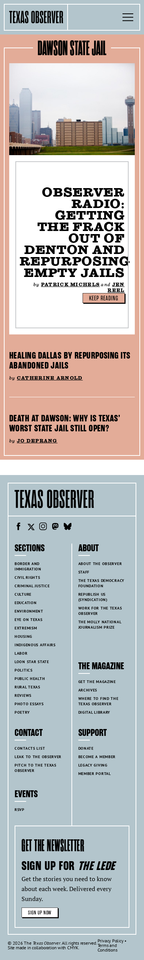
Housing (23, 636)
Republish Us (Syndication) (93, 597)
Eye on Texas (29, 619)
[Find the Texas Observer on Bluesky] (67, 527)
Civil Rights (27, 577)
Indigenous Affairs (35, 644)
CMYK (72, 947)
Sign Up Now (39, 913)
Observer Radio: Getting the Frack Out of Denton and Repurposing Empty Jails (75, 232)
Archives (88, 690)
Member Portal (94, 773)
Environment (29, 611)
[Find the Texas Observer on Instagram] (43, 527)
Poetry (22, 712)
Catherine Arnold (50, 377)
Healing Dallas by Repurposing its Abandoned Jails (70, 360)
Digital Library (94, 712)
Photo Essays (29, 703)
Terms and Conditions (108, 947)
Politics (24, 670)
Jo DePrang (37, 440)
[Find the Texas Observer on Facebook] (18, 527)
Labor (21, 653)
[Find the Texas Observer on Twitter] (31, 527)
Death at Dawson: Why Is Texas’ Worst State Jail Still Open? (64, 423)
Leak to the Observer (38, 756)
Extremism (26, 628)
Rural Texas (27, 687)
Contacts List (30, 748)
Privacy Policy (111, 941)
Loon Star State (32, 661)
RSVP (20, 809)
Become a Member (97, 756)
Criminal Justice (32, 585)
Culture (23, 594)
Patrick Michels (70, 284)
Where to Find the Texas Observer (98, 701)
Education (25, 602)
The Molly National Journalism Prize (100, 624)
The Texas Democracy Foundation (101, 583)
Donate (86, 748)
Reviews (23, 695)
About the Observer (100, 563)
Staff (84, 572)
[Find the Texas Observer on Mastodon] (55, 527)
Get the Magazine (97, 681)
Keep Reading (103, 298)
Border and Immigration (28, 566)
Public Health (30, 678)
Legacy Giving (93, 765)
